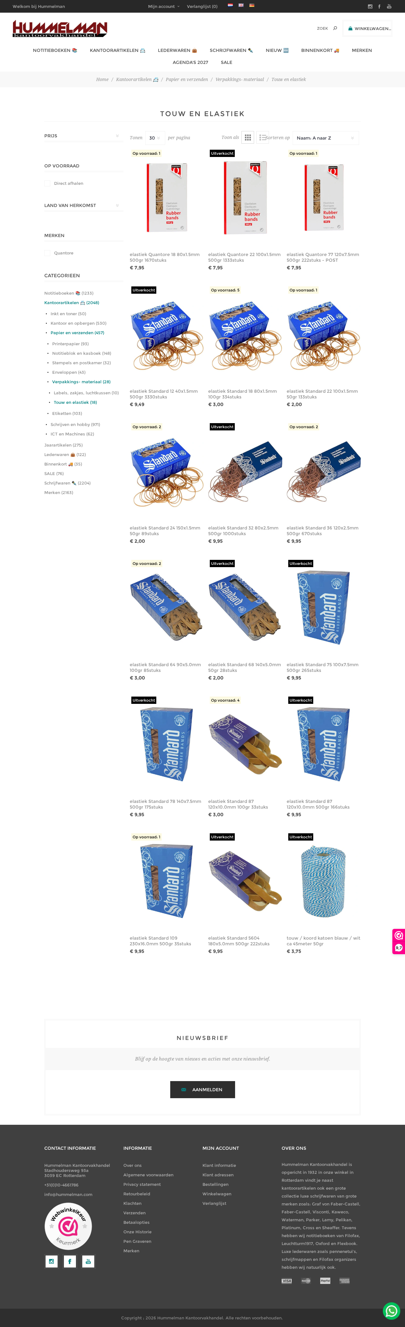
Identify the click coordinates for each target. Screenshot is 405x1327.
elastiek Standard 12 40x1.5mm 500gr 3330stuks (164, 394)
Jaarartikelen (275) (63, 445)
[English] (241, 5)
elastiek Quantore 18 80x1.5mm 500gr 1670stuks (165, 257)
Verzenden (134, 1212)
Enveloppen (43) (68, 372)
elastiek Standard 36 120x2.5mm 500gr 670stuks (322, 530)
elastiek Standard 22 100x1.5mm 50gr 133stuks (322, 394)
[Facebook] (70, 1261)
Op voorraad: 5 (225, 290)
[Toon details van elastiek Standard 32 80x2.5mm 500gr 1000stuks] (245, 471)
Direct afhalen (68, 183)
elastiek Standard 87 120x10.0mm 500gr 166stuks (318, 804)
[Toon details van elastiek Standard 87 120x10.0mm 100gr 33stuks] (245, 744)
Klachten (132, 1203)
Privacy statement (142, 1184)
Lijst (262, 137)
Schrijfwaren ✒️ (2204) (67, 482)
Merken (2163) (58, 492)
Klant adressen (218, 1174)
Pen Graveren (137, 1241)
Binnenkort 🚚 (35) (63, 463)
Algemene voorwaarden (148, 1174)
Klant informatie (219, 1165)
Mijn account (161, 6)
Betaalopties (136, 1222)
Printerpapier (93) (70, 343)
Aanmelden (207, 1089)
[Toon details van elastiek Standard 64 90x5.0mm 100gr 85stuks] (167, 607)
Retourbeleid (136, 1193)
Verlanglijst (214, 1203)
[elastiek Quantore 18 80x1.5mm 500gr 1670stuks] (167, 197)
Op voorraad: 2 (147, 426)
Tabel (247, 137)
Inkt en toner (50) (68, 313)
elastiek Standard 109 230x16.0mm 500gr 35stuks (160, 941)
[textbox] (314, 28)
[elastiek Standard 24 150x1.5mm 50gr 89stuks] (167, 471)
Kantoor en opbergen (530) (78, 323)
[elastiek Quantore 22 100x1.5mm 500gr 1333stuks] (245, 197)
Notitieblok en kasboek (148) (81, 353)
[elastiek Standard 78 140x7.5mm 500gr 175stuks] (167, 744)
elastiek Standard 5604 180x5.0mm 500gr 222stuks (239, 941)
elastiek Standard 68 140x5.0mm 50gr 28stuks (244, 667)
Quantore (63, 252)
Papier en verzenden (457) (77, 332)
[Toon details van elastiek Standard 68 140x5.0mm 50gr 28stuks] (245, 607)
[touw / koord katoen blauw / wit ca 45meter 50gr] (324, 881)
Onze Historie (137, 1231)
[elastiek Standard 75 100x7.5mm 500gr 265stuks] (324, 607)
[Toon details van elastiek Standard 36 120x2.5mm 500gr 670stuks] (324, 471)
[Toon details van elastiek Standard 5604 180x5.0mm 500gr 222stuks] (245, 881)
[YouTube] (88, 1261)
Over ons (132, 1165)
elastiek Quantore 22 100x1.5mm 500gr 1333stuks (244, 257)
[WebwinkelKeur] (68, 1226)
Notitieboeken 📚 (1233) (68, 293)
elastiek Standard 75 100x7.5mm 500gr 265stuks (322, 667)
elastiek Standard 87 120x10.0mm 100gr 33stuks (238, 804)
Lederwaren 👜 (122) (65, 454)
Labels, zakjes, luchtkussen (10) (86, 392)
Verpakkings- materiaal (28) (81, 381)
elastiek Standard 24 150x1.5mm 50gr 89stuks (165, 530)
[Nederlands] (230, 5)
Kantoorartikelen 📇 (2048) (71, 302)
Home (102, 79)
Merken (131, 1250)
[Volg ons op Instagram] (52, 1261)
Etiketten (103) (67, 413)
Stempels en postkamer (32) (81, 362)
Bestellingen (215, 1184)
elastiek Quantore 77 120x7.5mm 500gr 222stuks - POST (323, 257)
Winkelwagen (216, 1193)
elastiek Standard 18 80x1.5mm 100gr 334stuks (242, 394)
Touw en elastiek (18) (75, 402)
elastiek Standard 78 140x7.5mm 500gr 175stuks (165, 804)
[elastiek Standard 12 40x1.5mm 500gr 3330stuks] (167, 334)
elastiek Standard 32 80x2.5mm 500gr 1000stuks (243, 530)
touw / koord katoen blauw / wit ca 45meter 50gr (323, 941)
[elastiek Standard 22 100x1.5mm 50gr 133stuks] (324, 334)
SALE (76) (54, 473)
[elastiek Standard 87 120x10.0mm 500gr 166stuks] (324, 744)
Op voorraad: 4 (225, 700)
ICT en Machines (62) (72, 433)
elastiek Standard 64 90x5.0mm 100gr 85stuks (165, 667)
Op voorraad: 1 (146, 153)
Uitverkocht (222, 153)
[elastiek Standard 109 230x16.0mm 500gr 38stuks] (167, 881)
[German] (252, 5)
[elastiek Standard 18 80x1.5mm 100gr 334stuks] (245, 334)
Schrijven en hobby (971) (75, 424)
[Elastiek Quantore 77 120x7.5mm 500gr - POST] (324, 197)
